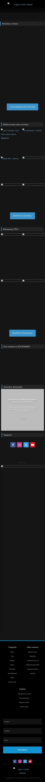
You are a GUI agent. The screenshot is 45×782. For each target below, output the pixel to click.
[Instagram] (19, 444)
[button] (33, 16)
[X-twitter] (26, 444)
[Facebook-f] (13, 444)
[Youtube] (32, 444)
